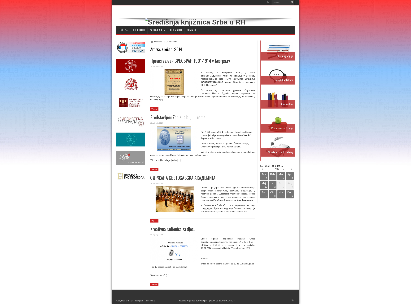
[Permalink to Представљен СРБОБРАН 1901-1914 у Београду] (174, 94)
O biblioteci (138, 30)
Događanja (176, 30)
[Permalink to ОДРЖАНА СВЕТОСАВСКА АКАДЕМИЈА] (174, 211)
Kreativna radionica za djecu (173, 229)
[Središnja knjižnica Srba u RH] (195, 22)
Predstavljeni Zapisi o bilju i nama (177, 117)
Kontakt (191, 30)
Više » (154, 109)
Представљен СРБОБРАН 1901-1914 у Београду (190, 60)
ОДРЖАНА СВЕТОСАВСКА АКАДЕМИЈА (182, 177)
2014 (166, 42)
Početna (123, 30)
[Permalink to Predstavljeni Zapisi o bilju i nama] (174, 150)
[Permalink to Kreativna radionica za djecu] (174, 262)
